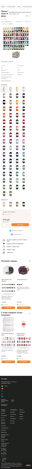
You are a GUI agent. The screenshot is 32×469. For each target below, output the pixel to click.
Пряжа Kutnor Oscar (22, 279)
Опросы (21, 416)
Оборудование (4, 428)
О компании (13, 414)
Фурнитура (3, 432)
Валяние (3, 420)
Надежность (10, 252)
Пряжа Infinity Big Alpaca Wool (7, 334)
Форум (21, 414)
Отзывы (12, 421)
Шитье (2, 417)
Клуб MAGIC (22, 412)
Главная (3, 6)
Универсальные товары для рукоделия (5, 445)
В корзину (20, 224)
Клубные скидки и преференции (15, 243)
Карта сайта (12, 400)
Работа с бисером (3, 422)
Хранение (3, 430)
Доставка (12, 412)
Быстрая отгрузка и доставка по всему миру (17, 240)
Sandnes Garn (8, 21)
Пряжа (19, 6)
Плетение (3, 425)
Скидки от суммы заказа (13, 246)
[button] (27, 261)
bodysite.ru (4, 405)
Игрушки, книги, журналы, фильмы (5, 436)
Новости (12, 416)
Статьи (21, 418)
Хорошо (28, 465)
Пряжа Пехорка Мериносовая (21, 334)
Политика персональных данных (4, 400)
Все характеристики (6, 80)
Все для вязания (11, 6)
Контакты (12, 423)
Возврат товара (11, 249)
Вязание (3, 413)
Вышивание (4, 415)
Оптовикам (13, 418)
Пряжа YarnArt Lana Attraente (6, 280)
